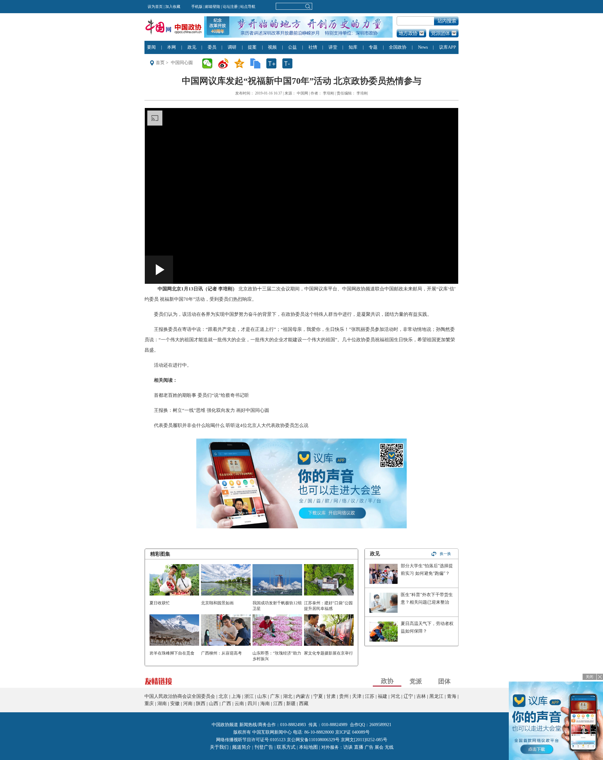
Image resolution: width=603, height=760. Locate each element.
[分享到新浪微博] (225, 63)
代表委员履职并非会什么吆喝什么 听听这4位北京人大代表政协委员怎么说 (231, 425)
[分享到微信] (209, 63)
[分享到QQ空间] (241, 63)
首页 (160, 62)
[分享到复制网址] (257, 63)
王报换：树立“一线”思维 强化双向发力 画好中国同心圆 (211, 410)
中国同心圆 (182, 62)
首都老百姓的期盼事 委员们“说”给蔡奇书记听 (201, 395)
